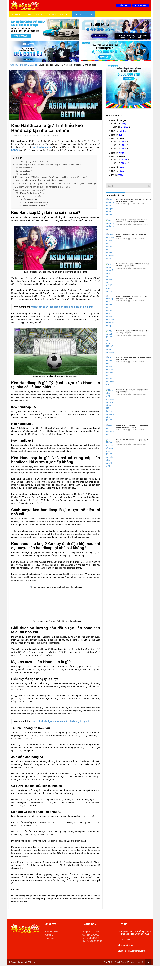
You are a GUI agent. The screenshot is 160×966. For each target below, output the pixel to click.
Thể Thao (49, 938)
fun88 (121, 153)
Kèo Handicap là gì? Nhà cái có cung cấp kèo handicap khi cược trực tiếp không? (51, 177)
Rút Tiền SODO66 (90, 938)
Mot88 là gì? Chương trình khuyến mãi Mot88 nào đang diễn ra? (132, 426)
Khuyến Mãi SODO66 (92, 941)
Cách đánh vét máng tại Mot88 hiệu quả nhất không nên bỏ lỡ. (132, 265)
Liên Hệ (139, 962)
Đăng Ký (28, 14)
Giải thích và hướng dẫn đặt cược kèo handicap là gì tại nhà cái (43, 187)
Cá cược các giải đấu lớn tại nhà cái (33, 202)
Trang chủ (16, 14)
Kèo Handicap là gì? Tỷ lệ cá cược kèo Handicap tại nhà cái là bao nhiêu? (48, 165)
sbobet (122, 171)
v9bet (121, 167)
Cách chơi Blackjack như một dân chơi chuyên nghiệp (61, 721)
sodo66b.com (30, 962)
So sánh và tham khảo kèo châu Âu (33, 205)
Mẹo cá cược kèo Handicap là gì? (30, 190)
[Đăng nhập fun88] (116, 51)
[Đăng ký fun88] (128, 86)
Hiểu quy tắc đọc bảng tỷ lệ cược (32, 193)
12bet (121, 135)
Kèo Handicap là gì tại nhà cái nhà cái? (32, 161)
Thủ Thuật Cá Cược (83, 14)
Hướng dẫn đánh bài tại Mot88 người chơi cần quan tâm (131, 297)
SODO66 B (17, 136)
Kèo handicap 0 (25, 171)
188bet (124, 159)
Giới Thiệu (108, 962)
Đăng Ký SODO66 (90, 932)
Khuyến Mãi (65, 14)
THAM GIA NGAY (141, 5)
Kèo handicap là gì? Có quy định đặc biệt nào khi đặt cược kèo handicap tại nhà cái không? (55, 183)
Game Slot (50, 935)
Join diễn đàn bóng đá (28, 199)
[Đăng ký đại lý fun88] (44, 29)
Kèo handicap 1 (25, 174)
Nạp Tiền (40, 14)
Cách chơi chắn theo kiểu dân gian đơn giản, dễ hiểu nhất (62, 307)
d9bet (123, 141)
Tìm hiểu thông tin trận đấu (30, 196)
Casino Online (51, 932)
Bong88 (124, 123)
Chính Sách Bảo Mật (124, 962)
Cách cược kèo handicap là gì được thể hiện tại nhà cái (39, 180)
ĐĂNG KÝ (123, 5)
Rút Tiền (52, 14)
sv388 (120, 175)
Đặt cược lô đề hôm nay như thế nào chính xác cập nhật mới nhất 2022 (131, 221)
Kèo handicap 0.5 (26, 168)
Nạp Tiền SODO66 (90, 935)
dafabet (122, 131)
